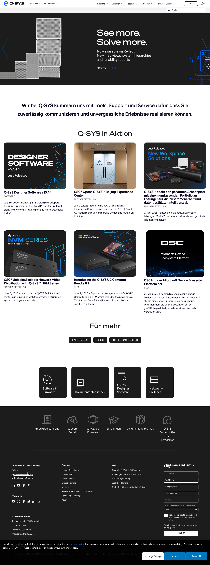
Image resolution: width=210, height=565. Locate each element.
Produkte (101, 4)
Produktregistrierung (121, 478)
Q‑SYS (15, 470)
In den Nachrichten (125, 340)
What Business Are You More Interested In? (180, 505)
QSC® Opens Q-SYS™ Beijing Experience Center (103, 194)
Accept (174, 556)
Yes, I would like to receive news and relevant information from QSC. (183, 517)
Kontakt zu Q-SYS (19, 525)
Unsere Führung (69, 483)
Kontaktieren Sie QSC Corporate (26, 521)
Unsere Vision (68, 474)
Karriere (65, 487)
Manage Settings (153, 556)
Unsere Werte (68, 478)
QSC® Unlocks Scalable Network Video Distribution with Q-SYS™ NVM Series (32, 281)
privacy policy (169, 528)
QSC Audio (17, 497)
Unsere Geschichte (70, 470)
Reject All (196, 556)
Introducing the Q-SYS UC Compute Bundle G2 (100, 281)
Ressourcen (132, 4)
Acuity (64, 500)
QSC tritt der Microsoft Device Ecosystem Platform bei (174, 282)
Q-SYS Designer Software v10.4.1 (27, 192)
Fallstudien (80, 340)
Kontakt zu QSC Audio (21, 529)
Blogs (100, 340)
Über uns (169, 4)
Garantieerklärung (120, 483)
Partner (160, 4)
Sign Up (181, 533)
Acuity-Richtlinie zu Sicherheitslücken (128, 487)
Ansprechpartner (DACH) (23, 534)
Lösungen (116, 4)
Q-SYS (124, 470)
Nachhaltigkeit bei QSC (72, 495)
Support (146, 4)
